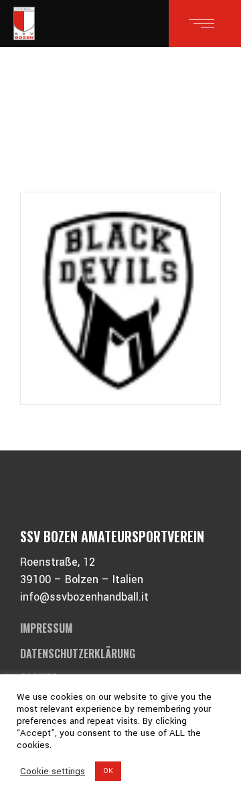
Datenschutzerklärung (77, 653)
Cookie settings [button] (52, 771)
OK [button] (108, 771)
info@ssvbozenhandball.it (84, 597)
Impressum (46, 628)
